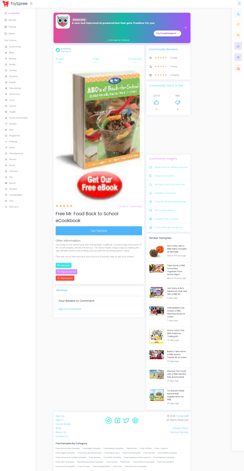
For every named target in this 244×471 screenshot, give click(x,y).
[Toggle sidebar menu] (239, 3)
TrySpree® (182, 416)
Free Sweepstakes (101, 466)
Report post (66, 278)
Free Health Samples (167, 453)
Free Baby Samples (92, 448)
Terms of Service (179, 432)
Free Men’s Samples (65, 462)
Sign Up (60, 416)
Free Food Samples (131, 453)
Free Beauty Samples (113, 448)
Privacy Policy (180, 428)
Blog (58, 428)
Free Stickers (84, 466)
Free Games (149, 453)
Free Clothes (146, 448)
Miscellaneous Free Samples (90, 462)
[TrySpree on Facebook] (118, 421)
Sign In (59, 420)
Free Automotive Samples (68, 448)
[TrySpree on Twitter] (127, 421)
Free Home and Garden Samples (71, 457)
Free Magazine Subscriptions (137, 457)
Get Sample (99, 230)
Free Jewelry (95, 457)
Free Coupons (161, 448)
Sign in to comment (69, 309)
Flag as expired (67, 272)
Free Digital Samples (65, 453)
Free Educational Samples (90, 453)
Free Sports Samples (65, 466)
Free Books (131, 448)
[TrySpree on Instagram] (109, 421)
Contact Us (62, 436)
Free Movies (111, 462)
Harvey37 (66, 51)
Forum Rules (63, 424)
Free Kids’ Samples (112, 457)
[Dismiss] (185, 28)
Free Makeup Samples (163, 457)
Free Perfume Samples (143, 462)
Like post (65, 265)
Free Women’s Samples (136, 466)
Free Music (125, 462)
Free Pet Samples (165, 462)
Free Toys (117, 466)
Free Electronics (112, 453)
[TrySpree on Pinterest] (135, 421)
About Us (61, 432)
